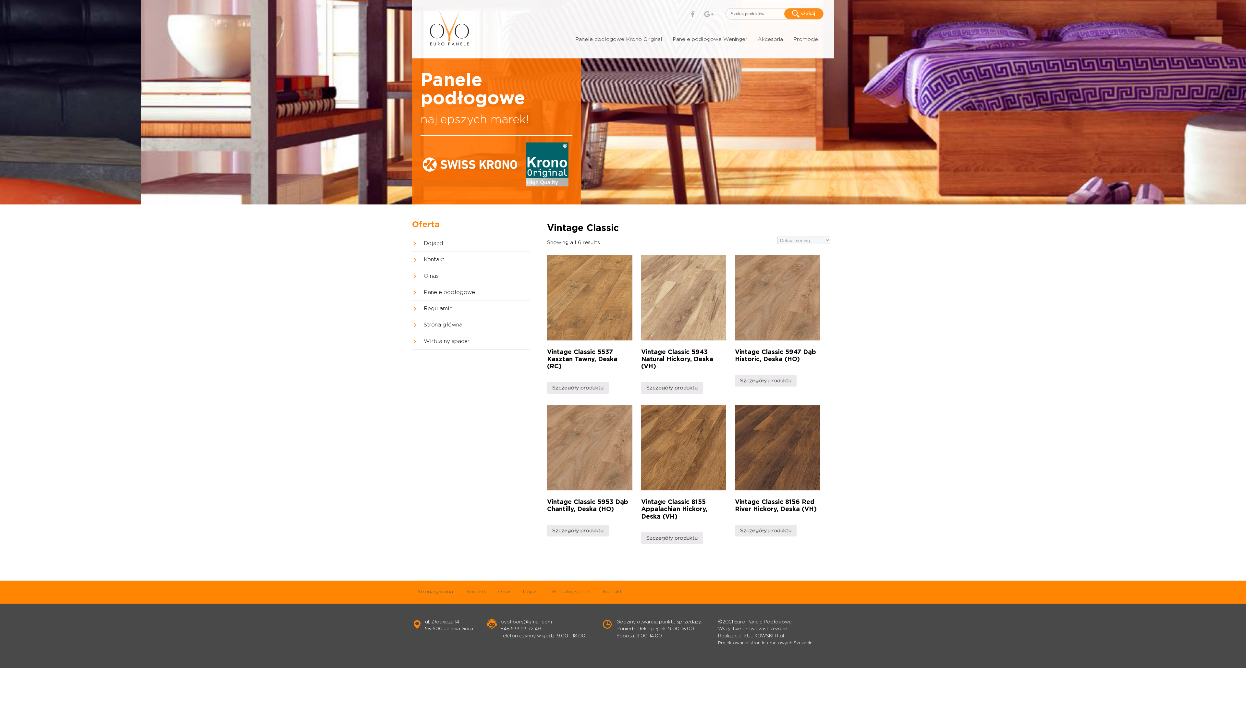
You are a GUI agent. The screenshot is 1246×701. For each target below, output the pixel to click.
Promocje (805, 39)
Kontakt (434, 259)
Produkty (475, 591)
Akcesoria (770, 39)
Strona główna (443, 324)
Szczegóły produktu (578, 387)
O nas (431, 276)
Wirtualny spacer (447, 341)
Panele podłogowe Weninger (710, 39)
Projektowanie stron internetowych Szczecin (765, 643)
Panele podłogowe (449, 292)
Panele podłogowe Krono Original (618, 39)
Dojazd (433, 243)
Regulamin (438, 308)
